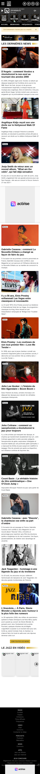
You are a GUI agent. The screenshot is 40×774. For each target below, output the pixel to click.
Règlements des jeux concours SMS (20, 763)
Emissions (20, 717)
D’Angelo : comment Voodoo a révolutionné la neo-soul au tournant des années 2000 (17, 74)
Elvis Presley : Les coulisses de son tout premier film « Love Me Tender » (18, 345)
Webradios (15, 24)
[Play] (2, 11)
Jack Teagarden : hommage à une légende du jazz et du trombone (19, 570)
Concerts (20, 730)
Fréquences (27, 24)
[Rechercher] (33, 4)
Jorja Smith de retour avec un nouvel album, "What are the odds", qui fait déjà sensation (17, 169)
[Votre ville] (24, 4)
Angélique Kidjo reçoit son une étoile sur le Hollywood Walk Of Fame (18, 125)
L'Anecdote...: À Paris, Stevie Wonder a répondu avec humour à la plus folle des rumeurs (19, 611)
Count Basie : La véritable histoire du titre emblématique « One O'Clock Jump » (19, 481)
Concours (20, 746)
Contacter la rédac (20, 732)
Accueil (4, 24)
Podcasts (20, 738)
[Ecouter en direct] (29, 4)
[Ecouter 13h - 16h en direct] (20, 38)
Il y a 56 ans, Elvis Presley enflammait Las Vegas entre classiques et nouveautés (16, 298)
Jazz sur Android (20, 755)
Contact (20, 712)
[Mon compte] (37, 4)
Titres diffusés (20, 719)
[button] (8, 664)
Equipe (20, 715)
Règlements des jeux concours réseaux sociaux (20, 761)
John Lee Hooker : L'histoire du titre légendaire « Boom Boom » (18, 387)
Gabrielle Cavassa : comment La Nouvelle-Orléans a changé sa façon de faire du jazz (18, 252)
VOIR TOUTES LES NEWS (20, 641)
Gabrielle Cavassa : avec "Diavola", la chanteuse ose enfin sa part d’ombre (20, 521)
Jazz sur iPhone (20, 752)
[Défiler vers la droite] (36, 664)
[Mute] (34, 10)
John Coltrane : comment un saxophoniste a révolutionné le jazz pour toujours (17, 428)
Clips (20, 727)
